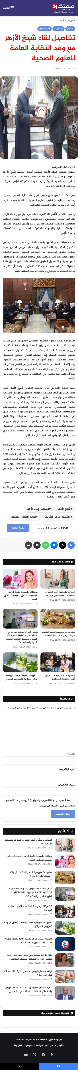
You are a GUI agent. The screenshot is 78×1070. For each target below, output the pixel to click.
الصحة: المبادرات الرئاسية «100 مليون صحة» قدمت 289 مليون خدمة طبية (28, 941)
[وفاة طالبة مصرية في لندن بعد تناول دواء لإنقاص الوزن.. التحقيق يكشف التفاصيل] (65, 960)
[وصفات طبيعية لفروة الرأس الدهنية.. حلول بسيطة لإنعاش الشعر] (20, 579)
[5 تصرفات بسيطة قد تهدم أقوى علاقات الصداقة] (57, 662)
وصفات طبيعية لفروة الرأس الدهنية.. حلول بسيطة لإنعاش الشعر (21, 595)
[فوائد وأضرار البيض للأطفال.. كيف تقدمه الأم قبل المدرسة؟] (65, 976)
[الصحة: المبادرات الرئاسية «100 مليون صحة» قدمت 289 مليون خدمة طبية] (65, 944)
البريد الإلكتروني (66, 769)
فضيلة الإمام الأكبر (38, 509)
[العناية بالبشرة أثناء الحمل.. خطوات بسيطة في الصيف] (57, 579)
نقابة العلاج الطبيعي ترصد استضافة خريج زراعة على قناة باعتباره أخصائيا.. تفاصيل (29, 990)
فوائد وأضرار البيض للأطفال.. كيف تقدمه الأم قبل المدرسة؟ (28, 973)
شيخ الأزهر (64, 509)
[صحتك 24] (63, 8)
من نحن (49, 1046)
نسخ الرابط (18, 528)
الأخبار (62, 20)
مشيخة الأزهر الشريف (57, 516)
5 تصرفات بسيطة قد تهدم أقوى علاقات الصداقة (60, 677)
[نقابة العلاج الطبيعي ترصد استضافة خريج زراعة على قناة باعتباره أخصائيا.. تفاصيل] (65, 993)
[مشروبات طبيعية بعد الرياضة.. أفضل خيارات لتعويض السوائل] (20, 662)
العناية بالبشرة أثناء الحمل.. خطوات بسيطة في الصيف (60, 594)
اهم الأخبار (44, 29)
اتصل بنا (18, 1046)
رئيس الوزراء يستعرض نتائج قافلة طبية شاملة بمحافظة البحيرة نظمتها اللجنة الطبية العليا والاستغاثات (22, 637)
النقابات (58, 29)
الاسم (71, 753)
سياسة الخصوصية (34, 1046)
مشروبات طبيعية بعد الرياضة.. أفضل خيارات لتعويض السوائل (21, 677)
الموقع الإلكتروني (66, 784)
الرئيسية (70, 20)
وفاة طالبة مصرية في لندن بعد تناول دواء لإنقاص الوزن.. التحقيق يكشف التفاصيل (29, 957)
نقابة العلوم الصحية (23, 516)
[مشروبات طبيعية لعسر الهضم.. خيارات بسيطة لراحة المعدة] (57, 619)
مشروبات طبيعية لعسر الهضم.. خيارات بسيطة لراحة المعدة (58, 634)
